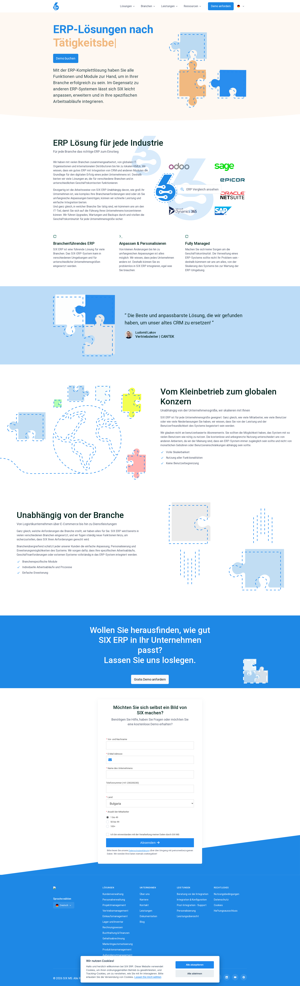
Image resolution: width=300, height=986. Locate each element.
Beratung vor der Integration (192, 894)
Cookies (218, 905)
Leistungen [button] (168, 6)
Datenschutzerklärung (139, 850)
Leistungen (146, 910)
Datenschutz (221, 899)
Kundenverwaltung (113, 894)
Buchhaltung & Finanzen (116, 933)
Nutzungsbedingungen (226, 894)
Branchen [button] (146, 6)
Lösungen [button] (126, 6)
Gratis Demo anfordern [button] (150, 679)
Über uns (145, 894)
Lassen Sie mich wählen (147, 977)
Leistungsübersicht (188, 916)
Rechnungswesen (113, 927)
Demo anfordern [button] (221, 6)
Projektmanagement (114, 905)
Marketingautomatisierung (118, 944)
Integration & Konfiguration (192, 899)
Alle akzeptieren (194, 964)
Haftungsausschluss (226, 910)
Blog (142, 921)
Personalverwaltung (114, 899)
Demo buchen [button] (65, 58)
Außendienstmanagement (117, 955)
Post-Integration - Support (191, 905)
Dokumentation (148, 916)
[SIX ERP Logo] (56, 6)
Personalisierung (186, 910)
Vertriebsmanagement (115, 910)
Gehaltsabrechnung (114, 938)
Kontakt (144, 905)
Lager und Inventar (113, 921)
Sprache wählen (62, 898)
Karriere (144, 899)
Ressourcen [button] (191, 6)
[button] (199, 189)
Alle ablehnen (194, 973)
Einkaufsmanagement (115, 916)
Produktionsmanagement (117, 949)
